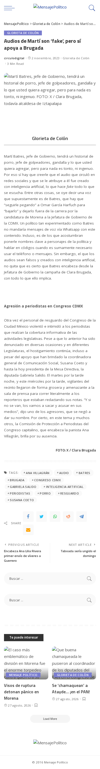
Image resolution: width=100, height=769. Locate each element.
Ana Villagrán (37, 473)
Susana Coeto (22, 500)
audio (64, 473)
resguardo (69, 493)
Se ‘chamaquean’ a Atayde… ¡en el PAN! (71, 688)
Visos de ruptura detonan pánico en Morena (21, 691)
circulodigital (14, 58)
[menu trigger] (10, 8)
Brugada (17, 480)
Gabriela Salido (23, 487)
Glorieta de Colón (23, 33)
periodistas (20, 493)
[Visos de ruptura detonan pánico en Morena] (26, 663)
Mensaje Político (23, 675)
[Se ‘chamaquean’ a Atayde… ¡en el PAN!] (74, 663)
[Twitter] (41, 516)
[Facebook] (28, 516)
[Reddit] (68, 516)
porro (45, 493)
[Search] (90, 8)
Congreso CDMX (47, 480)
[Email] (28, 530)
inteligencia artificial (64, 487)
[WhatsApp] (55, 516)
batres (84, 473)
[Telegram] (81, 516)
